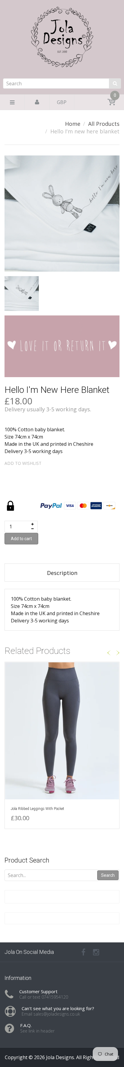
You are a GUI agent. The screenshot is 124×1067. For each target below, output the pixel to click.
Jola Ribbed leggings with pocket (37, 809)
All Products (103, 123)
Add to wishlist (23, 463)
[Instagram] (96, 952)
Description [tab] (62, 572)
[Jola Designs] (62, 55)
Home (72, 123)
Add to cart (21, 538)
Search (108, 875)
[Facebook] (83, 952)
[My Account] (37, 102)
